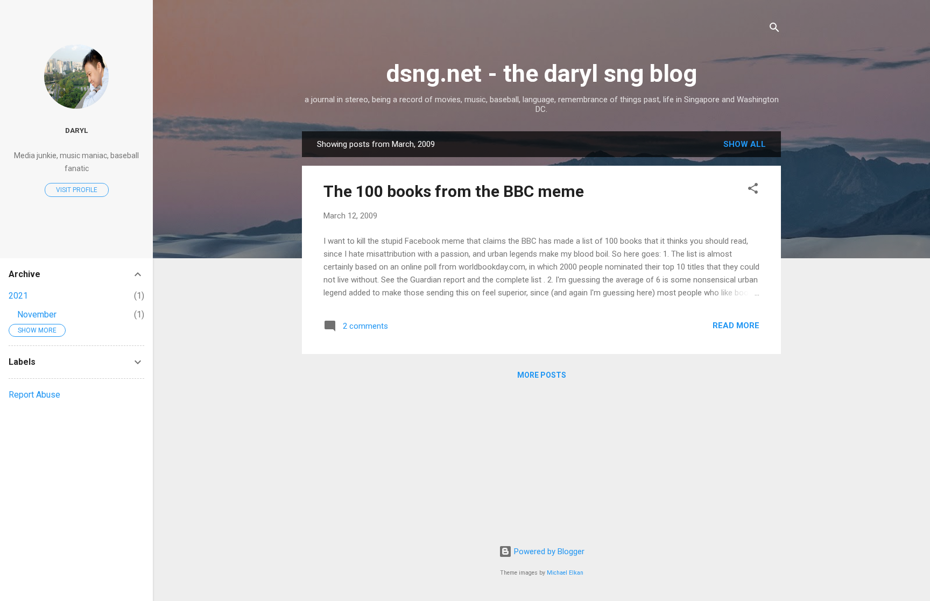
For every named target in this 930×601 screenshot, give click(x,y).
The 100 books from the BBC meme (453, 191)
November (37, 314)
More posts (541, 375)
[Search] (774, 29)
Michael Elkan (565, 572)
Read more (736, 325)
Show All (744, 144)
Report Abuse (34, 395)
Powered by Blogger (548, 551)
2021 (18, 296)
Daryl (76, 130)
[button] (752, 190)
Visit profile (76, 190)
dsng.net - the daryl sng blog (541, 73)
